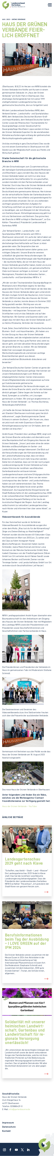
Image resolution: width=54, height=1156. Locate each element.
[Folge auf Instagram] (3, 1149)
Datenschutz (9, 1127)
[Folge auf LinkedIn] (27, 1149)
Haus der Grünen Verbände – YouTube (19, 806)
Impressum (8, 1123)
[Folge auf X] (21, 1149)
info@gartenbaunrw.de (19, 1109)
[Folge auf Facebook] (9, 1149)
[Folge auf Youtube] (15, 1149)
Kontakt (6, 1131)
